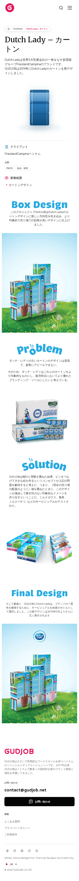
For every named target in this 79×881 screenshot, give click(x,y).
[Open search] (61, 7)
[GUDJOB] (10, 8)
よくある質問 (12, 821)
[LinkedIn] (22, 851)
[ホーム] (8, 29)
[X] (29, 851)
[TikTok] (37, 851)
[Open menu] (69, 7)
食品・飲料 (22, 168)
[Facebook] (7, 851)
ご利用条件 (10, 834)
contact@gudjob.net (25, 790)
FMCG (9, 168)
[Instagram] (15, 851)
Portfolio (18, 29)
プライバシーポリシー (17, 828)
